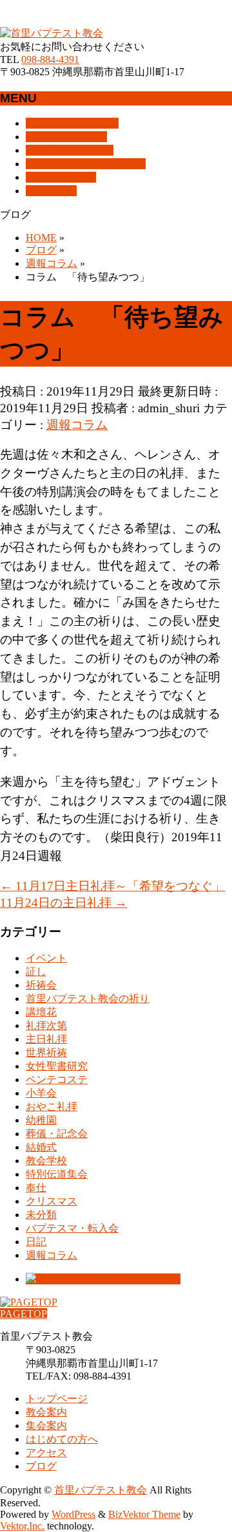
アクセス (46, 1452)
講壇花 (41, 1012)
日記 (36, 1241)
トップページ (57, 1398)
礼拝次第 (46, 1025)
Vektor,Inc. (22, 1525)
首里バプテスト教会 (100, 1489)
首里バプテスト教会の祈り (88, 998)
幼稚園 (41, 1120)
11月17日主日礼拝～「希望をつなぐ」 (112, 886)
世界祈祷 (46, 1052)
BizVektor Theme (144, 1514)
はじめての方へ (62, 1439)
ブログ (41, 1466)
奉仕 (36, 1187)
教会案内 (46, 1412)
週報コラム (77, 425)
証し (36, 971)
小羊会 (41, 1093)
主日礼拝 (46, 1039)
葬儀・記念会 (57, 1133)
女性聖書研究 (57, 1066)
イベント (46, 958)
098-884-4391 (50, 59)
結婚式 (41, 1147)
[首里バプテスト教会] (51, 33)
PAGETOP (23, 1313)
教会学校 (46, 1160)
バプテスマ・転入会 (72, 1228)
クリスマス (51, 1201)
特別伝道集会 (57, 1174)
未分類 (41, 1214)
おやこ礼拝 (51, 1106)
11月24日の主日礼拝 (63, 902)
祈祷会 (41, 985)
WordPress (73, 1514)
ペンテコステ (57, 1079)
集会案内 (46, 1425)
